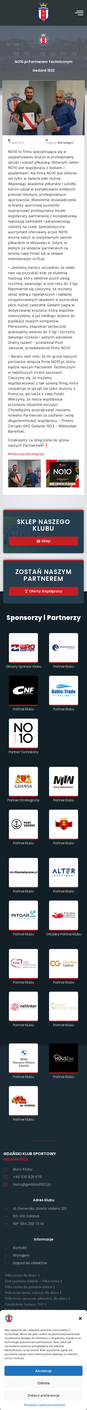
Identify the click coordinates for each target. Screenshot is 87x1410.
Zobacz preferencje (44, 1395)
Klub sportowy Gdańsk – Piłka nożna (32, 1281)
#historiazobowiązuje (26, 454)
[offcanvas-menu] (79, 13)
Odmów (43, 1383)
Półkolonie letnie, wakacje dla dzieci (32, 1293)
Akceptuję (43, 1371)
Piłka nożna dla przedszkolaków (28, 1287)
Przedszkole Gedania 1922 (24, 1304)
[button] (80, 1318)
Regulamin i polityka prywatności (44, 1404)
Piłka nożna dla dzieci (21, 1275)
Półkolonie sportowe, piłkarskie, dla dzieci (36, 1299)
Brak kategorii (65, 142)
